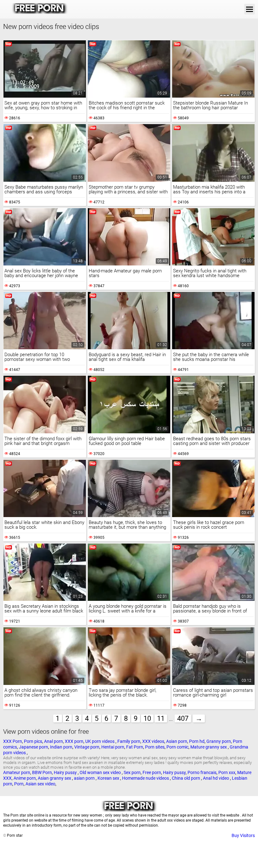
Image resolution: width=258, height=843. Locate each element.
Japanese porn (33, 746)
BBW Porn (42, 772)
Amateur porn (16, 772)
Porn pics (33, 741)
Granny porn (218, 741)
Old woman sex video (101, 772)
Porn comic (177, 746)
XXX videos (153, 741)
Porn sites (155, 746)
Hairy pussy (66, 772)
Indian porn (61, 746)
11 (161, 718)
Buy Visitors (243, 835)
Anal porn (53, 741)
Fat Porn (134, 746)
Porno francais (202, 772)
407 (182, 718)
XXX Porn (12, 741)
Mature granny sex (209, 746)
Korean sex (109, 778)
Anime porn (25, 778)
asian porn (85, 778)
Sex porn (132, 772)
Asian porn (176, 741)
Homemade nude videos (146, 778)
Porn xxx (226, 772)
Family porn (128, 741)
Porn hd (197, 741)
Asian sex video (40, 783)
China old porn (186, 778)
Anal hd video (216, 778)
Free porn (152, 772)
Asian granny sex (55, 778)
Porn (19, 783)
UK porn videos (100, 741)
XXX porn (74, 741)
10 (147, 718)
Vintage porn (86, 746)
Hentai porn (112, 746)
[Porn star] (39, 12)
